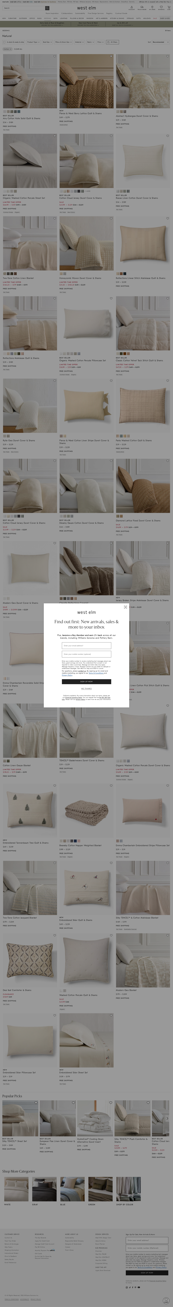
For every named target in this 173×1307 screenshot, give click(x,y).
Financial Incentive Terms (73, 697)
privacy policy (80, 699)
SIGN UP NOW (86, 682)
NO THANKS (86, 689)
